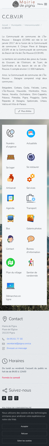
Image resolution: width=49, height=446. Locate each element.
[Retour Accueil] (24, 4)
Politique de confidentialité (16, 408)
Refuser (24, 433)
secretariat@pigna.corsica (19, 343)
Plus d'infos (26, 111)
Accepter (24, 426)
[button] (42, 4)
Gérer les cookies (24, 440)
